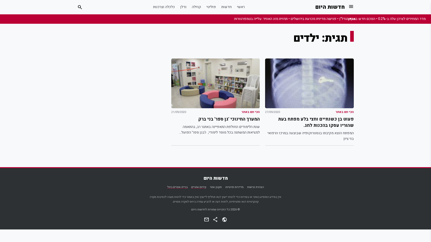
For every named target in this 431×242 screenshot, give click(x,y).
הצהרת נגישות (255, 187)
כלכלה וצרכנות (164, 7)
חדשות (226, 7)
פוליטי (211, 7)
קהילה (196, 7)
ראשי (241, 7)
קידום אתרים (198, 187)
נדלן (183, 7)
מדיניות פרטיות (234, 187)
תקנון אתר (216, 187)
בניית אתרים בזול (177, 187)
